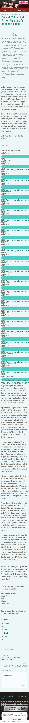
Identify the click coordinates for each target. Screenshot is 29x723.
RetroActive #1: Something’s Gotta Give (16, 665)
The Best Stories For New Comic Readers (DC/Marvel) (10, 657)
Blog (5, 10)
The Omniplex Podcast (15, 10)
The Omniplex (16, 14)
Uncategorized (10, 649)
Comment (22, 685)
